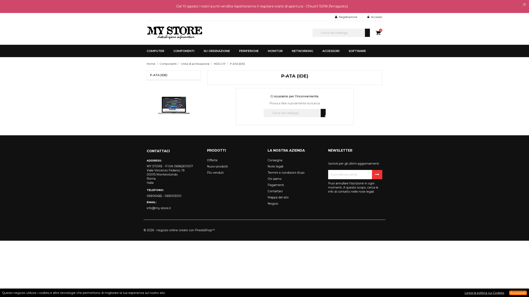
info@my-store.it (159, 208)
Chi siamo (275, 179)
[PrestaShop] (174, 105)
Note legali (275, 166)
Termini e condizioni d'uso (286, 172)
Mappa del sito (278, 197)
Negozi (273, 203)
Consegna (275, 160)
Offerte (212, 160)
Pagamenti (276, 185)
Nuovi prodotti (217, 166)
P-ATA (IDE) (158, 75)
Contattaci (275, 191)
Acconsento (518, 293)
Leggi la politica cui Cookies (484, 293)
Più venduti (215, 172)
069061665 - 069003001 (164, 196)
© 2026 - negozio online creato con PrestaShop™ (179, 230)
